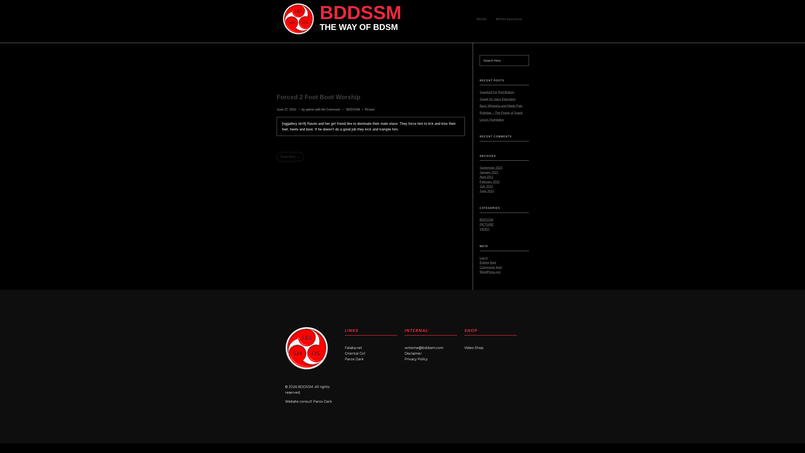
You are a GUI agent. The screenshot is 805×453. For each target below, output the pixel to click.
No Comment (330, 109)
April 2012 (486, 177)
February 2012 (490, 182)
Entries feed (488, 262)
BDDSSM (360, 12)
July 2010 (486, 186)
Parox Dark (354, 359)
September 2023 (491, 167)
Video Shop (473, 348)
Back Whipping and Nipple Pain (501, 106)
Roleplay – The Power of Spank (501, 113)
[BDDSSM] (298, 19)
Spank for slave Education (497, 99)
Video (484, 229)
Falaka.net (353, 348)
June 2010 (487, 191)
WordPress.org (490, 272)
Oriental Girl (355, 353)
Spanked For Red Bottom (497, 92)
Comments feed (491, 267)
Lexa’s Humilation (492, 119)
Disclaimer (413, 353)
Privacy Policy (416, 359)
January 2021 (489, 172)
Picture (369, 109)
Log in (484, 258)
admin (310, 109)
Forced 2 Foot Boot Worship (318, 97)
